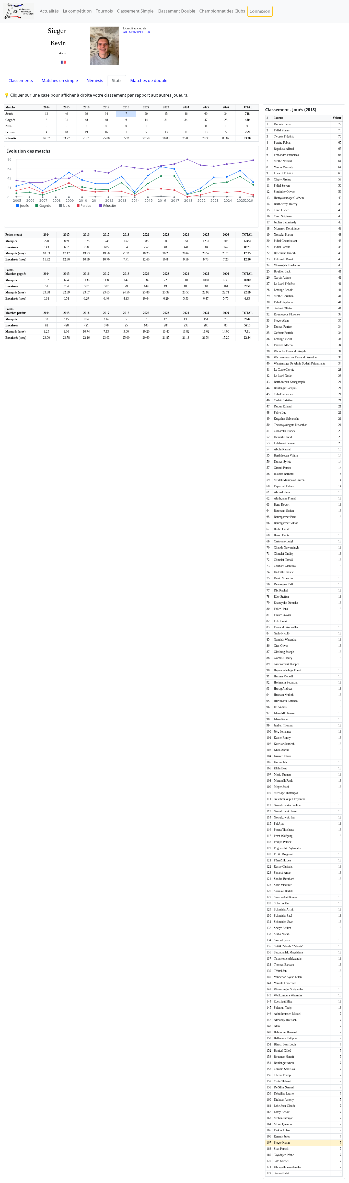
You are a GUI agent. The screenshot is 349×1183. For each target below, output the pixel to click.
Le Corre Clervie (284, 369)
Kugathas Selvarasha (286, 418)
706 (226, 241)
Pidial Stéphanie (283, 302)
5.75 (225, 298)
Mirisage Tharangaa (286, 793)
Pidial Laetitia (282, 247)
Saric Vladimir (283, 885)
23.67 (86, 292)
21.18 (185, 337)
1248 (106, 241)
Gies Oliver (281, 645)
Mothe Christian (284, 296)
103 (146, 325)
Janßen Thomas (283, 725)
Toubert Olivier (283, 308)
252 (146, 247)
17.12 (66, 253)
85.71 (126, 138)
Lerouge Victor (283, 339)
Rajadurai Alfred (284, 149)
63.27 (66, 138)
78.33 (205, 138)
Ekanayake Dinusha (286, 603)
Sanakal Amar (282, 872)
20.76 (225, 253)
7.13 (106, 331)
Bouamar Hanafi (284, 1057)
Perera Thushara (284, 830)
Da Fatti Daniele (284, 572)
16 (106, 132)
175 (166, 319)
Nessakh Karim (283, 234)
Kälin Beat (280, 768)
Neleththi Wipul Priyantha (289, 799)
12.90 (66, 259)
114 (106, 319)
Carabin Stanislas (284, 1069)
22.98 (205, 292)
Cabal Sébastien (283, 394)
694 (66, 280)
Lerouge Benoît (283, 290)
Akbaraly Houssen (285, 1020)
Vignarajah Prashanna (287, 265)
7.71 (126, 259)
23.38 (46, 292)
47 (205, 120)
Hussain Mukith (284, 695)
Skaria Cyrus (282, 940)
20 (146, 114)
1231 (206, 241)
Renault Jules (282, 1136)
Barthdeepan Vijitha (286, 455)
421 (86, 325)
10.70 (106, 259)
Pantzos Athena (283, 345)
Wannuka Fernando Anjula (290, 351)
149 (146, 286)
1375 (86, 241)
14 (146, 120)
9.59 (186, 259)
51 (46, 286)
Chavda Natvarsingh (286, 547)
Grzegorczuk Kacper (286, 664)
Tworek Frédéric (284, 136)
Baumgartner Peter (285, 517)
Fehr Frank (280, 621)
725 (166, 280)
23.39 (165, 292)
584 (206, 247)
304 (206, 286)
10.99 (86, 259)
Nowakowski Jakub (286, 811)
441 (186, 247)
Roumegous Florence (287, 314)
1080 (206, 280)
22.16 (86, 337)
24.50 (126, 292)
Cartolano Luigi (283, 541)
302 (86, 286)
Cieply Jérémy (282, 179)
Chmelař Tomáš (283, 560)
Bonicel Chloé (282, 1050)
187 (46, 280)
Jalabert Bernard (284, 474)
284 (166, 325)
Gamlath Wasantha (285, 639)
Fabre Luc (280, 412)
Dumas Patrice (283, 326)
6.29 (86, 298)
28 (225, 120)
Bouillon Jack (282, 271)
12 (46, 114)
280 (206, 325)
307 (106, 286)
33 (46, 319)
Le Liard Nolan (283, 376)
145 (66, 319)
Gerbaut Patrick (283, 333)
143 (46, 247)
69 (86, 114)
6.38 (46, 298)
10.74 (86, 331)
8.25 (46, 331)
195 (166, 286)
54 (126, 247)
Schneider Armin (284, 909)
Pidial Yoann (281, 130)
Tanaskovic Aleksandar (288, 958)
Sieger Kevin (282, 1142)
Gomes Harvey (283, 658)
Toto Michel (281, 1161)
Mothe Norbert (283, 161)
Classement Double (176, 11)
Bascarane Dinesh (285, 253)
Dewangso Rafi (283, 584)
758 (86, 247)
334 (146, 280)
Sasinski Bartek (283, 891)
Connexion (260, 11)
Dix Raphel (281, 590)
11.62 (205, 331)
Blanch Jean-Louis (285, 1044)
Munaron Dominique (286, 228)
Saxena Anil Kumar (286, 897)
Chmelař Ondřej (283, 553)
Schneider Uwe (283, 922)
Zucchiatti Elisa (283, 1001)
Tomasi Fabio (282, 1173)
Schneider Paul (283, 915)
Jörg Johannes (282, 731)
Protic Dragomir (284, 854)
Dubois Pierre (282, 124)
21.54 (205, 337)
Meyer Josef (281, 787)
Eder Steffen (281, 596)
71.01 (86, 138)
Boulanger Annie (284, 1063)
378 (106, 325)
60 (205, 114)
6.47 (205, 298)
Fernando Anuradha (286, 627)
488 (166, 247)
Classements (20, 80)
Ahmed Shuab (282, 492)
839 (66, 241)
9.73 (205, 259)
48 (86, 120)
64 (106, 114)
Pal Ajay (279, 823)
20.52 (205, 253)
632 (66, 247)
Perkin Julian (282, 1130)
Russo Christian (283, 866)
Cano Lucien (281, 210)
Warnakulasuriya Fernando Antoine (295, 357)
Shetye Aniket (282, 928)
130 (186, 319)
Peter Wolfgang (283, 836)
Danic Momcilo (283, 578)
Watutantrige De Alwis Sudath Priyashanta (299, 363)
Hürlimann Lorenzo (286, 701)
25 (126, 325)
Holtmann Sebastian (286, 682)
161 (226, 286)
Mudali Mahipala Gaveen (289, 480)
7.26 (225, 259)
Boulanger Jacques (285, 388)
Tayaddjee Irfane (284, 1155)
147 (126, 280)
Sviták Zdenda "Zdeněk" (289, 946)
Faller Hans (281, 609)
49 (66, 114)
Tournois (104, 11)
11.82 (185, 331)
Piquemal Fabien (284, 486)
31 (66, 120)
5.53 (186, 298)
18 (66, 132)
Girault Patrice (282, 468)
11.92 (46, 259)
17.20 (225, 337)
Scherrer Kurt (282, 903)
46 (186, 114)
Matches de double (148, 80)
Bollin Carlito (282, 529)
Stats (117, 80)
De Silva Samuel (284, 1087)
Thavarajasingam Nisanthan (290, 425)
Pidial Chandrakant (285, 241)
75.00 (106, 138)
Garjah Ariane (282, 277)
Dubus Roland (283, 406)
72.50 (146, 138)
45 (166, 114)
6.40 (106, 298)
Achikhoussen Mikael (287, 1014)
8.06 (66, 331)
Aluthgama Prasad (285, 498)
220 (46, 241)
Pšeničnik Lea (282, 860)
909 (166, 241)
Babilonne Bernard (285, 1032)
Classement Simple (135, 11)
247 (226, 247)
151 (206, 319)
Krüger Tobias (282, 756)
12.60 (146, 259)
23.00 (46, 337)
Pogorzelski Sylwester (287, 848)
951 (186, 241)
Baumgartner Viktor (286, 523)
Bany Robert (281, 504)
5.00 (126, 331)
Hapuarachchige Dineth (288, 670)
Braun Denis (281, 535)
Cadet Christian (283, 400)
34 (225, 114)
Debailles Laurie (284, 1093)
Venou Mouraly (283, 167)
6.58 (66, 298)
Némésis (95, 80)
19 (86, 132)
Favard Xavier (282, 615)
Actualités (49, 11)
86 (225, 325)
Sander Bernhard (284, 879)
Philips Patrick (283, 842)
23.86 (146, 292)
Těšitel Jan (280, 971)
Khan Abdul (281, 750)
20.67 (185, 253)
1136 (86, 280)
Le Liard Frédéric (284, 284)
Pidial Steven (282, 185)
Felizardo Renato (284, 259)
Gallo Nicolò (281, 633)
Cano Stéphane (283, 216)
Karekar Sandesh (284, 744)
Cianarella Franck (284, 431)
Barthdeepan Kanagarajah (289, 382)
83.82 (225, 138)
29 (126, 286)
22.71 (225, 292)
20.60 (146, 337)
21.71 (126, 253)
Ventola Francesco (285, 983)
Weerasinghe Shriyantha (288, 989)
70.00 (165, 138)
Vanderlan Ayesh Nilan (288, 977)
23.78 (66, 337)
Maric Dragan (282, 774)
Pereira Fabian (282, 142)
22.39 (66, 292)
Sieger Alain (281, 320)
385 (146, 241)
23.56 (185, 292)
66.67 (46, 138)
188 (186, 286)
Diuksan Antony (284, 1099)
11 (186, 132)
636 (226, 280)
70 (225, 319)
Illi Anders (280, 707)
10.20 (146, 331)
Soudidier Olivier (284, 192)
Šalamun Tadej (283, 1007)
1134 (106, 280)
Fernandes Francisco (286, 155)
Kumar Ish (280, 762)
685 (106, 247)
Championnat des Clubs (222, 11)
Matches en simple (60, 80)
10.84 (165, 259)
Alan (277, 1026)
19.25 (146, 253)
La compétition (77, 11)
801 (186, 280)
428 (66, 325)
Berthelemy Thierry (285, 204)
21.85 (165, 337)
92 (46, 325)
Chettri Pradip (282, 1075)
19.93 (86, 253)
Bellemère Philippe (285, 1038)
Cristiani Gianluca (285, 566)
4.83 (126, 298)
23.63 (106, 292)
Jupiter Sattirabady (285, 222)
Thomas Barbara (284, 964)
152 (126, 241)
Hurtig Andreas (283, 688)
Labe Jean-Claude (284, 1106)
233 (186, 325)
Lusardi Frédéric (284, 173)
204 (66, 286)
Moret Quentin (283, 1124)
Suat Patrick (281, 1149)
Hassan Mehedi (283, 676)
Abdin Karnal (282, 449)
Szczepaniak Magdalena (288, 952)
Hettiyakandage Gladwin (289, 198)
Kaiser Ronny (282, 738)
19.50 (106, 253)
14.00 (225, 331)
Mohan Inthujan (283, 1118)
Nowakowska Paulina (287, 805)
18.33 (46, 253)
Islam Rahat (281, 719)
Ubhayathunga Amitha (287, 1167)
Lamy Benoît (281, 1112)
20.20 (165, 253)
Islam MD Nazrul (284, 713)
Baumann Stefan (284, 511)
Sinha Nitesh (281, 934)
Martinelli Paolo (283, 780)
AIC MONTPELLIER (136, 32)
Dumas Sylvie (282, 461)
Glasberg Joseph (284, 652)
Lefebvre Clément (284, 443)
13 (166, 132)
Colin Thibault (282, 1081)
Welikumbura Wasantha (288, 995)
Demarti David (283, 437)
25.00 (126, 337)
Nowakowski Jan (284, 817)
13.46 (165, 331)
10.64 (146, 298)
